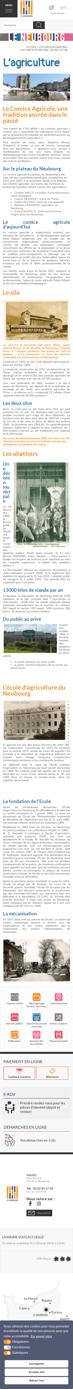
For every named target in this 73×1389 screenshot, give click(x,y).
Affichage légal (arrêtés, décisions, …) (36, 1006)
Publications (14, 1040)
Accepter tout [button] (37, 1372)
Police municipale (58, 1040)
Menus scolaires (58, 1023)
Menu (8, 5)
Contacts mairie (14, 1003)
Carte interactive (58, 1003)
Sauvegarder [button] (36, 1363)
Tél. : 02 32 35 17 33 (39, 1188)
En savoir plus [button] (41, 1336)
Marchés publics (14, 1023)
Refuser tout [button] (36, 1380)
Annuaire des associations (37, 1042)
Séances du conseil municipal (37, 1025)
